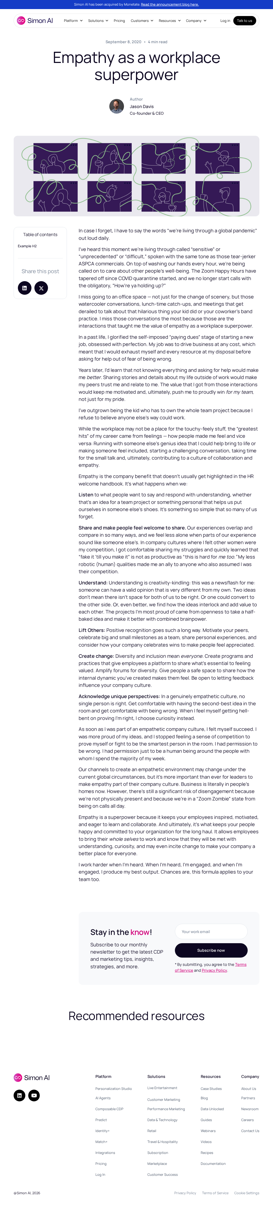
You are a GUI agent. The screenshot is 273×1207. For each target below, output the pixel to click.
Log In (100, 1174)
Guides (206, 1119)
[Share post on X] (41, 288)
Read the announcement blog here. (170, 4)
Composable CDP (109, 1108)
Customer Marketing (163, 1099)
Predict (101, 1119)
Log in (225, 20)
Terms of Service (215, 1193)
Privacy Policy (214, 970)
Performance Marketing (166, 1108)
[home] (35, 20)
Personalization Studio (113, 1088)
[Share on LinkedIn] (24, 288)
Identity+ (102, 1130)
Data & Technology (162, 1119)
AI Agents (103, 1098)
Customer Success (162, 1174)
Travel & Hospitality (162, 1141)
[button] (73, 20)
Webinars (208, 1130)
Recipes (207, 1152)
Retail (151, 1130)
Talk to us (244, 20)
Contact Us (250, 1130)
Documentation (213, 1163)
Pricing (119, 20)
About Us (248, 1088)
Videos (206, 1141)
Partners (248, 1098)
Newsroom (250, 1108)
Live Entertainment (162, 1087)
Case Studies (211, 1088)
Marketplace (157, 1163)
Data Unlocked (212, 1108)
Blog (204, 1098)
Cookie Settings (246, 1193)
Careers (247, 1119)
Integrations (105, 1152)
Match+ (101, 1141)
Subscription (157, 1152)
